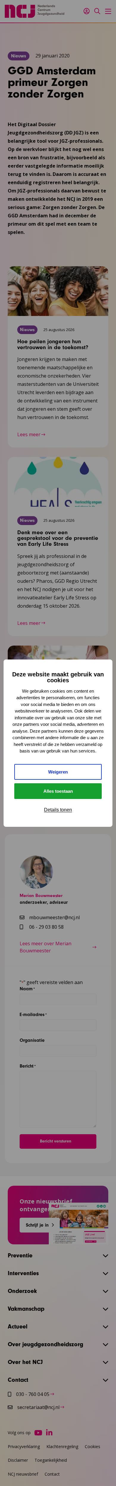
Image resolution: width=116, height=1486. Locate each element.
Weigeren (58, 771)
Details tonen (58, 809)
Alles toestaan (58, 791)
